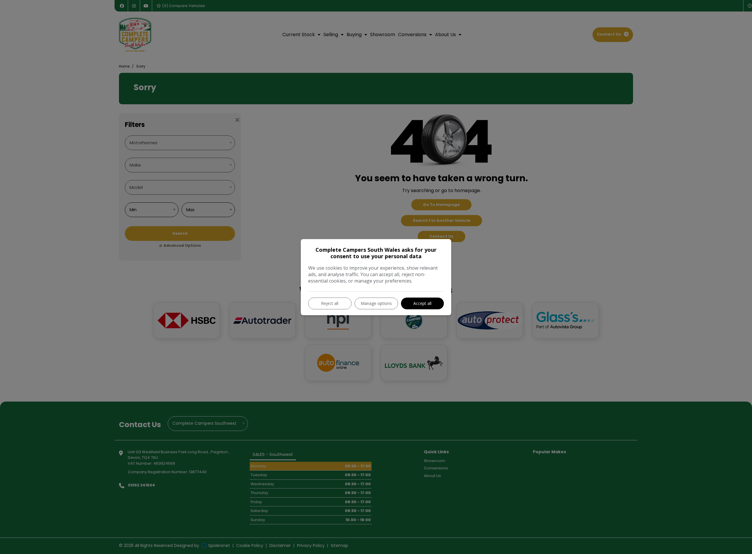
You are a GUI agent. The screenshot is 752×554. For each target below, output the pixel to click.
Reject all (329, 303)
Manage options (376, 303)
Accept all (422, 303)
